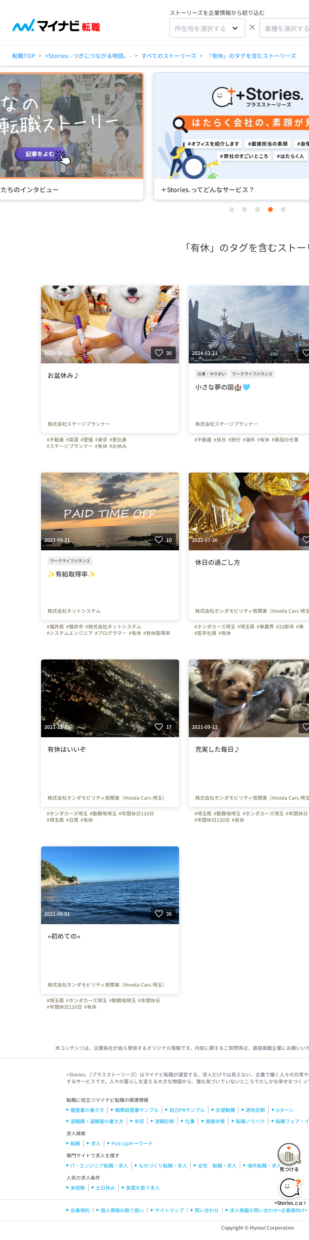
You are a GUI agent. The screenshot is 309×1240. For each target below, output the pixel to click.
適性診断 (255, 1109)
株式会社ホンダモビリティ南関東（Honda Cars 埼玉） (107, 797)
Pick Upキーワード (132, 1143)
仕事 (190, 1121)
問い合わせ (207, 1210)
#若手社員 (205, 633)
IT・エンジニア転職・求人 (99, 1165)
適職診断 (164, 1121)
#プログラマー (111, 633)
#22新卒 (285, 626)
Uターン (285, 1109)
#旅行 (234, 439)
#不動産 (55, 439)
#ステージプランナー (70, 446)
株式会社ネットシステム (74, 611)
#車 (300, 626)
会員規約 (80, 1210)
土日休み (105, 1187)
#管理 (86, 439)
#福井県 (55, 626)
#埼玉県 (246, 626)
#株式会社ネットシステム (113, 626)
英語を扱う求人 (143, 1187)
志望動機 (225, 1109)
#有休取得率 (156, 633)
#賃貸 (72, 439)
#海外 (249, 439)
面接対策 (215, 1121)
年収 (139, 1121)
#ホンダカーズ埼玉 (214, 626)
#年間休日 (297, 813)
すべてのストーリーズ (168, 56)
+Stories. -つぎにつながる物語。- (88, 56)
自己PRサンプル (187, 1109)
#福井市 (74, 626)
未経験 (77, 1187)
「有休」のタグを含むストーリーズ (251, 56)
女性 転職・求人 (217, 1165)
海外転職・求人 (264, 1165)
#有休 (101, 446)
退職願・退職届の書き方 (97, 1121)
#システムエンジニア (70, 633)
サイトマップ (169, 1210)
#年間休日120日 (136, 813)
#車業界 (265, 626)
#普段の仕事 (285, 439)
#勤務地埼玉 (103, 813)
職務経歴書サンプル (137, 1109)
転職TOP (23, 56)
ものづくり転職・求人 (163, 1165)
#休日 (220, 439)
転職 (75, 1143)
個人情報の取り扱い (122, 1210)
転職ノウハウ (250, 1121)
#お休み (118, 446)
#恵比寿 (118, 439)
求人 (96, 1143)
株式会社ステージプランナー (78, 424)
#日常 (72, 820)
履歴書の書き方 (87, 1109)
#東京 (101, 439)
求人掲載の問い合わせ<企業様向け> (269, 1210)
